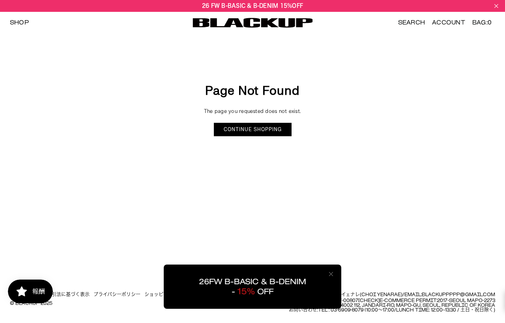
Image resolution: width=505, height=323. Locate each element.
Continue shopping (253, 129)
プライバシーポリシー (117, 295)
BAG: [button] (482, 23)
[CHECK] (369, 301)
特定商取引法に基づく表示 (61, 295)
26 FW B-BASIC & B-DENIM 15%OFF (252, 5)
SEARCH (411, 23)
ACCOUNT (448, 23)
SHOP (19, 23)
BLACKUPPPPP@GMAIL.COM (458, 295)
